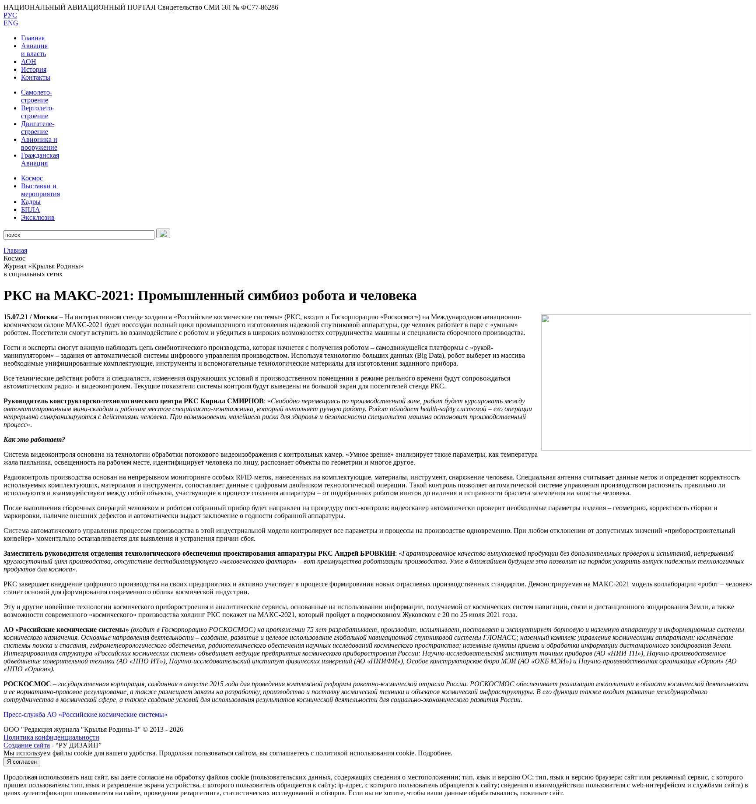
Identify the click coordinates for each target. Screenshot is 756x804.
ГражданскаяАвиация (40, 159)
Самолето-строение (36, 96)
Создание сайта (27, 745)
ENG (11, 23)
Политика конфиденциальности (51, 737)
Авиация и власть (34, 49)
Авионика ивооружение (39, 143)
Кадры (31, 201)
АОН (28, 61)
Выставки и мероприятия (40, 189)
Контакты (35, 77)
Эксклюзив (38, 217)
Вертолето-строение (37, 112)
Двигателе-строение (37, 127)
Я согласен (22, 761)
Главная (33, 38)
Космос (32, 178)
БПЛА (30, 209)
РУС (10, 15)
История (33, 69)
